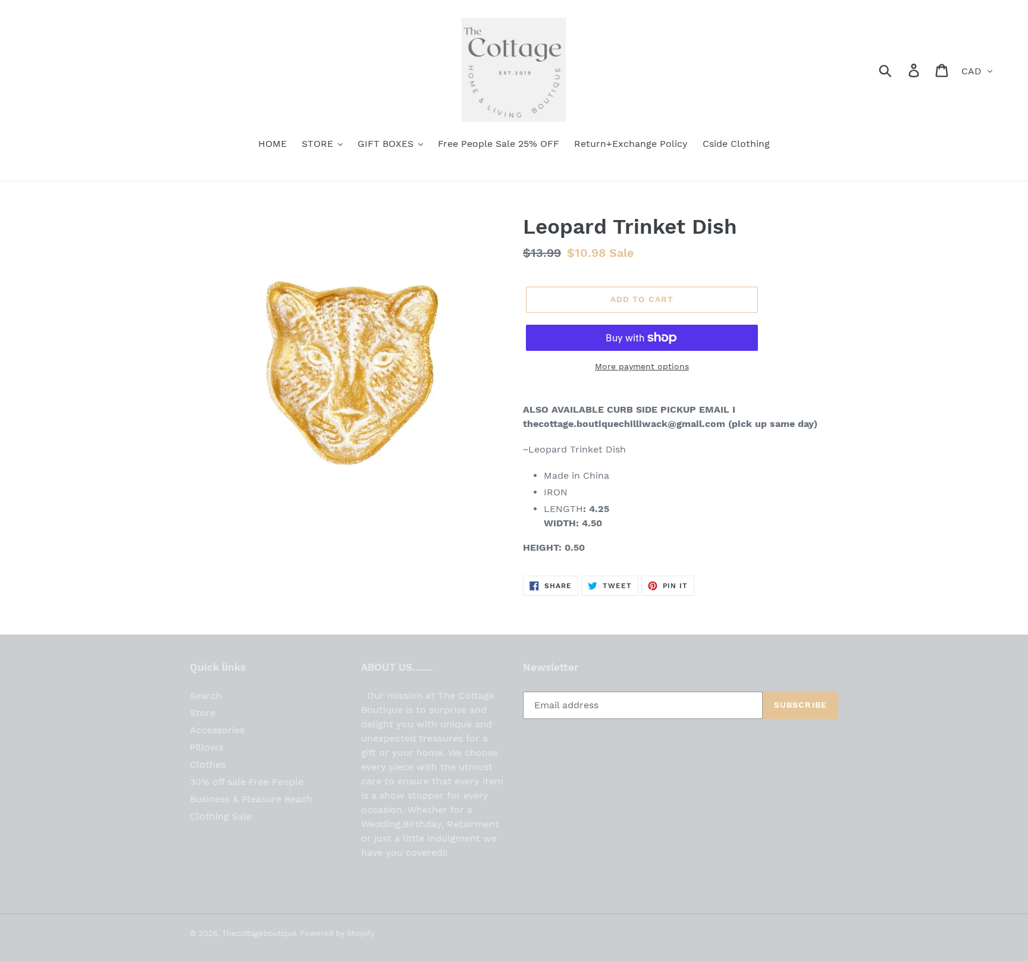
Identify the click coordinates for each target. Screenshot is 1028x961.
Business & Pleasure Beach (251, 799)
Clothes (207, 764)
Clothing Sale (221, 816)
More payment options (642, 366)
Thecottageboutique (259, 933)
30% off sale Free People (246, 781)
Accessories (217, 730)
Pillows (206, 747)
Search (206, 695)
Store (202, 712)
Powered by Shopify (337, 933)
